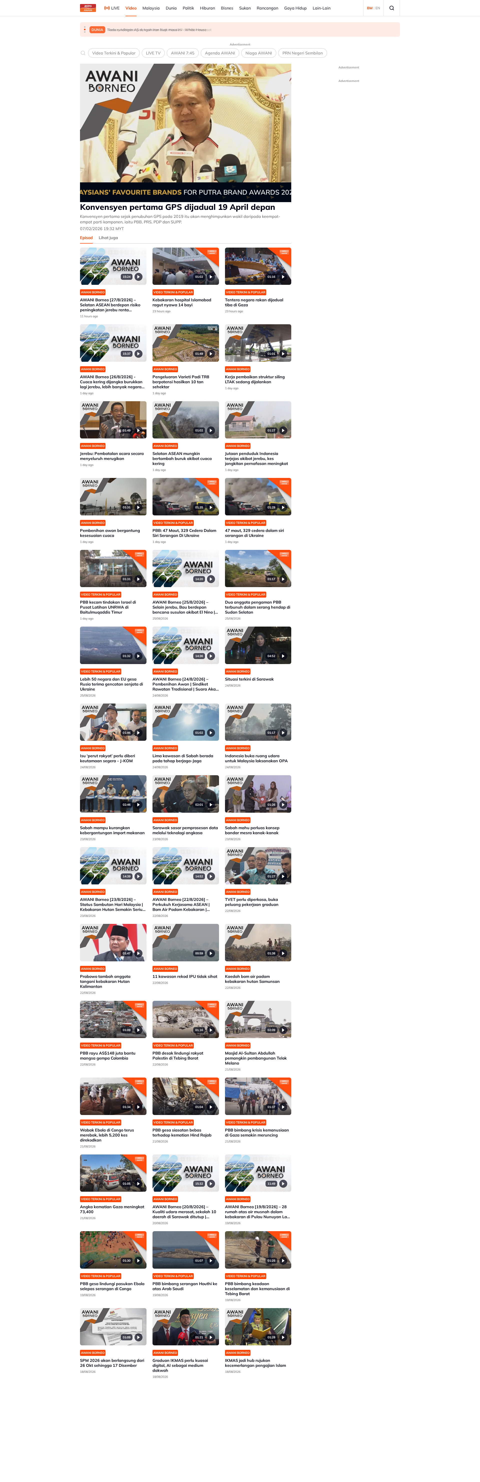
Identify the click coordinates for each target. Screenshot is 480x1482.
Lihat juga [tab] (108, 237)
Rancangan (267, 7)
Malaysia (151, 7)
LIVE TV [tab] (153, 52)
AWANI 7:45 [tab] (182, 52)
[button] (85, 27)
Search (392, 8)
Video (131, 7)
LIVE (115, 7)
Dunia (171, 7)
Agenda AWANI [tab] (220, 52)
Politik (188, 7)
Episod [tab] (86, 237)
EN (378, 8)
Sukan (245, 7)
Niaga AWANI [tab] (259, 52)
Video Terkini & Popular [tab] (114, 52)
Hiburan (207, 7)
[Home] (88, 8)
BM (369, 8)
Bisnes (227, 7)
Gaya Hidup (295, 7)
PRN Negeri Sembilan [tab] (302, 52)
